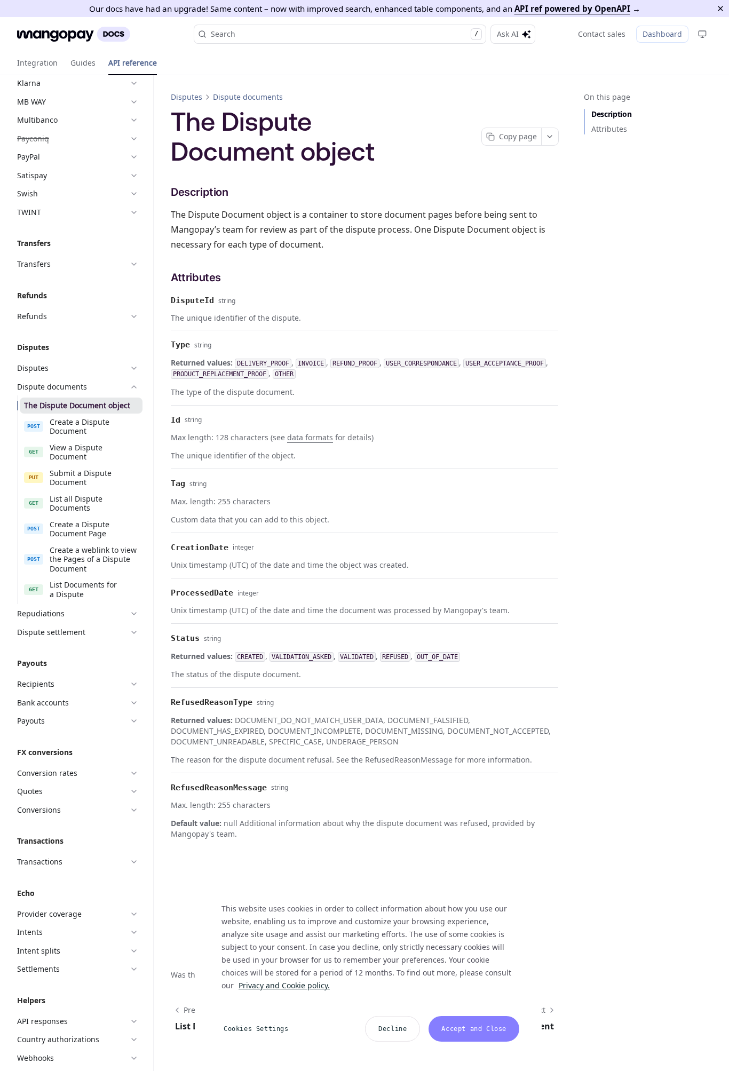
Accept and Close (473, 1029)
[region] (368, 967)
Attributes (609, 129)
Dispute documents (248, 97)
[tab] (37, 63)
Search (344, 34)
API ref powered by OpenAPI (572, 8)
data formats (310, 437)
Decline (392, 1029)
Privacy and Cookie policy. (284, 985)
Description (611, 114)
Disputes (186, 97)
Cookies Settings (256, 1029)
